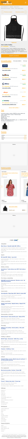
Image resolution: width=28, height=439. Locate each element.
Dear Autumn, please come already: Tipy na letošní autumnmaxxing (12, 354)
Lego (2, 412)
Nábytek (11, 6)
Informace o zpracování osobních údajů (16, 436)
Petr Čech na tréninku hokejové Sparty (7, 384)
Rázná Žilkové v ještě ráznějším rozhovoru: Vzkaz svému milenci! (12, 275)
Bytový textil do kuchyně (5, 8)
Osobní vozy (3, 393)
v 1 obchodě (4, 201)
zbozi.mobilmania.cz (5, 6)
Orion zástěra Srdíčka (6, 44)
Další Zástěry (4, 171)
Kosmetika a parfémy (4, 415)
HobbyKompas (3, 398)
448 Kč (23, 79)
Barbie (2, 411)
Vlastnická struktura (17, 437)
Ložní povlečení (3, 419)
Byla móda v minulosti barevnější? (6, 353)
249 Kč (23, 70)
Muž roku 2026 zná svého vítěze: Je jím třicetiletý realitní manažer (12, 274)
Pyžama (2, 414)
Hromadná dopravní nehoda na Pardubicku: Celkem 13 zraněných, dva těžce (14, 247)
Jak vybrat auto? (4, 404)
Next (26, 186)
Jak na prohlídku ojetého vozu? (6, 397)
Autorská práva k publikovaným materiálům (9, 435)
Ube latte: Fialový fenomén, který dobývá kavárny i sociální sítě (11, 330)
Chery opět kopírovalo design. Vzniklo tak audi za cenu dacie (11, 295)
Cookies (24, 436)
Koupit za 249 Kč (14, 55)
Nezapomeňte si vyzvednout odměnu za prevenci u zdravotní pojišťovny (13, 365)
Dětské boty (3, 418)
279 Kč (23, 88)
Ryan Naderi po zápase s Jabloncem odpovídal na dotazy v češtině (12, 385)
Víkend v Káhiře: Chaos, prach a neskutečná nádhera (10, 340)
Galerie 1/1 (14, 42)
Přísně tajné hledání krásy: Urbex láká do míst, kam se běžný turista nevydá (13, 344)
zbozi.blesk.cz (3, 395)
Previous (1, 186)
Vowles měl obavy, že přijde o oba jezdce (8, 296)
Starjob (2, 425)
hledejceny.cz (3, 390)
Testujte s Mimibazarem (5, 408)
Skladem (24, 65)
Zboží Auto (3, 401)
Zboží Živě (3, 391)
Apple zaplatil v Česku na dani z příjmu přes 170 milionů (10, 318)
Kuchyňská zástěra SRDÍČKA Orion (9, 104)
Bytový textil (16, 6)
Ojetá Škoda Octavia (4, 402)
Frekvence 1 (3, 429)
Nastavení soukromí (10, 437)
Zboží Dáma (3, 394)
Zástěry (12, 8)
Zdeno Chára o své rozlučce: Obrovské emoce (9, 383)
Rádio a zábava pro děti (5, 428)
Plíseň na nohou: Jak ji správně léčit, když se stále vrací (10, 364)
